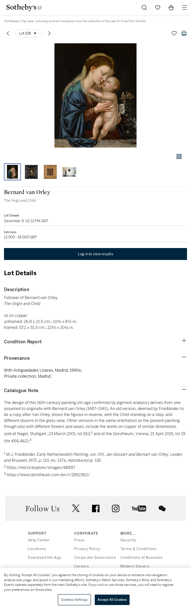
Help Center (39, 540)
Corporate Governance (95, 558)
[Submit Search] (144, 7)
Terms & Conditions (138, 549)
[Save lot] (174, 33)
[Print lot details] (184, 33)
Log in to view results (95, 254)
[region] (95, 588)
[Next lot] (49, 33)
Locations (37, 549)
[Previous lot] (8, 33)
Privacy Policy (87, 549)
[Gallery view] (179, 156)
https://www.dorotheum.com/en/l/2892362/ (48, 475)
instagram (115, 508)
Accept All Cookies (112, 600)
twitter (76, 508)
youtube (139, 508)
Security (128, 540)
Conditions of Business (141, 558)
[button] (95, 95)
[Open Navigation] (184, 7)
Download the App (44, 558)
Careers (81, 566)
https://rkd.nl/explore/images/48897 (41, 467)
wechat (162, 508)
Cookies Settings (74, 600)
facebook (95, 508)
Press (79, 540)
